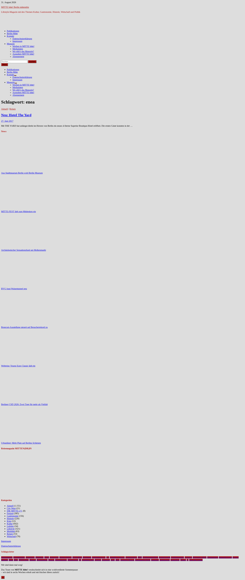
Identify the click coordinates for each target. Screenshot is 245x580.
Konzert (236, 557)
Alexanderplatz (19, 557)
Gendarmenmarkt (177, 557)
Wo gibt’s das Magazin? (23, 51)
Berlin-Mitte (12, 33)
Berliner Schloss (65, 557)
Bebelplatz (39, 557)
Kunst (11, 560)
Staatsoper (155, 560)
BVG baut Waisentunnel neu (14, 288)
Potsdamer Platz (88, 560)
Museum (32, 560)
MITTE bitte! (24, 560)
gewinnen (188, 557)
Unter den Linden (196, 560)
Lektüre (10, 526)
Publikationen (13, 31)
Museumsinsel (42, 560)
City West (11, 508)
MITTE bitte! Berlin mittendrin (15, 7)
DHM (140, 557)
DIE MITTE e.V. (14, 511)
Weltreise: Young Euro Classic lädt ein (18, 366)
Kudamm (4, 560)
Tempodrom (175, 560)
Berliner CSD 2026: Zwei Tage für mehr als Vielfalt (24, 404)
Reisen (12, 109)
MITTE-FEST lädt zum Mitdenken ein (18, 211)
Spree (117, 560)
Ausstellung (30, 557)
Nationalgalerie (61, 560)
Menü (4, 65)
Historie (10, 518)
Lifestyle (11, 529)
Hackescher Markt (200, 557)
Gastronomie (12, 516)
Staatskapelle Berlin (142, 560)
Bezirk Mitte (77, 557)
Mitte (16, 560)
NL (80, 560)
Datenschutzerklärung (22, 38)
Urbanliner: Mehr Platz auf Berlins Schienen (21, 443)
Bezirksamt (87, 557)
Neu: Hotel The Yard (16, 115)
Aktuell (4, 109)
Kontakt (10, 36)
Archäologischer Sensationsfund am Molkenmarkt (23, 250)
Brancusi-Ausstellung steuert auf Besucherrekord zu (24, 327)
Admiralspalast (7, 557)
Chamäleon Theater (117, 557)
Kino (9, 521)
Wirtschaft (11, 536)
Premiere (98, 560)
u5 (188, 560)
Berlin (46, 557)
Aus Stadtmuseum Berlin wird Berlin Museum (22, 173)
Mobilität (11, 531)
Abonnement (18, 56)
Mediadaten (17, 49)
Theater (183, 560)
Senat (113, 560)
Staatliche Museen (127, 560)
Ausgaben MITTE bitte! (23, 54)
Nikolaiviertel (72, 560)
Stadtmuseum (165, 560)
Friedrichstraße (164, 557)
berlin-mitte (54, 557)
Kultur (10, 523)
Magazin (11, 44)
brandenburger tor (99, 557)
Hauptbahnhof (212, 557)
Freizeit (10, 513)
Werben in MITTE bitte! (23, 46)
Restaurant (106, 560)
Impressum (17, 41)
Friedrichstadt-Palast (150, 557)
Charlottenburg (131, 557)
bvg (107, 557)
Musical (51, 560)
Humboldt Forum (225, 557)
